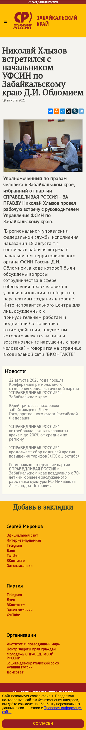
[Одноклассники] (56, 111)
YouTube (13, 615)
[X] (68, 111)
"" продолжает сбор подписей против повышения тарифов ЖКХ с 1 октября (42, 452)
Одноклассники (19, 566)
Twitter (13, 555)
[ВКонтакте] (50, 111)
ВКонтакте (16, 561)
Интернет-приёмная (24, 540)
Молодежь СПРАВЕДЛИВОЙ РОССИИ (30, 656)
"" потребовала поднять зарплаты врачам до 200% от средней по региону (36, 433)
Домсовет (15, 672)
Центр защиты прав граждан (31, 649)
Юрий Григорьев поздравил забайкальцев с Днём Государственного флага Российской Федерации (41, 412)
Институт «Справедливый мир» (33, 644)
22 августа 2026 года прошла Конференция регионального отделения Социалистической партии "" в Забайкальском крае (42, 388)
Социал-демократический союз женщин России (33, 665)
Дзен (11, 550)
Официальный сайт (22, 535)
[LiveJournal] (75, 111)
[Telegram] (81, 111)
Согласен (43, 723)
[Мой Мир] (62, 111)
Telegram (14, 545)
